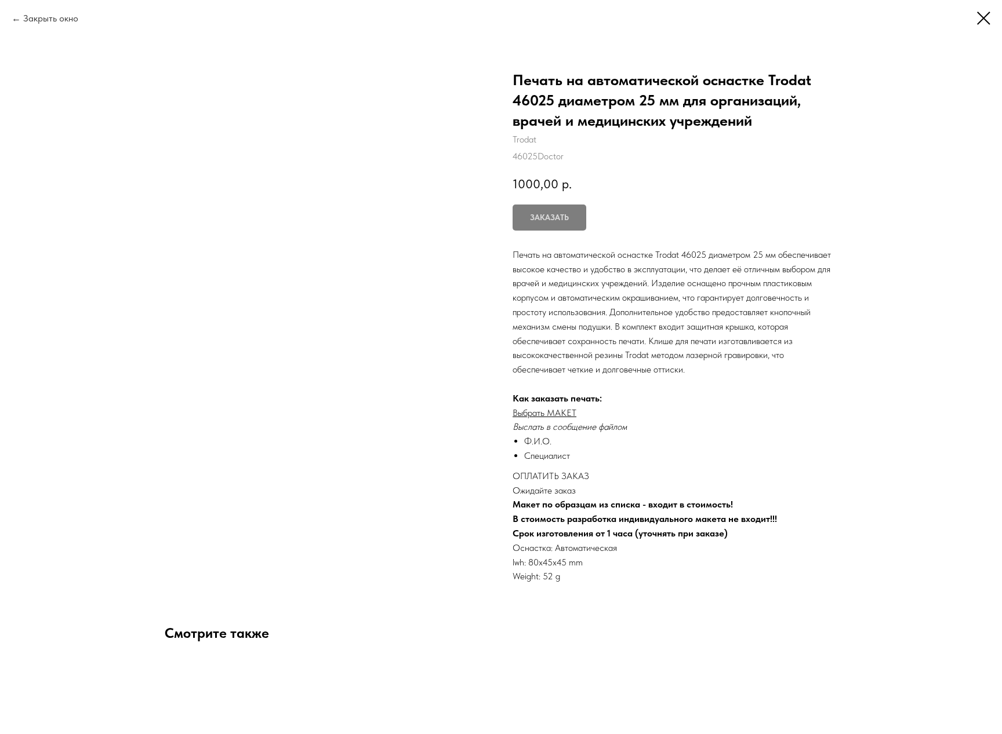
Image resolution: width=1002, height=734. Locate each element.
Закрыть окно (50, 18)
